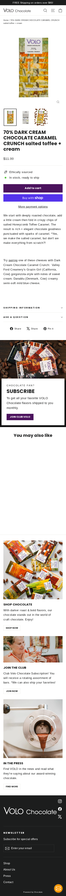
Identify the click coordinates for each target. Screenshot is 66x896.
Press (7, 875)
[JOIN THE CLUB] (33, 649)
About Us (9, 869)
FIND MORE (12, 786)
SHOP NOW (12, 628)
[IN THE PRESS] (33, 728)
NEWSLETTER (14, 833)
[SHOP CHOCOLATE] (33, 569)
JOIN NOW (12, 691)
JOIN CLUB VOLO (20, 417)
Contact (8, 882)
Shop (6, 863)
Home (6, 20)
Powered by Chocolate (33, 892)
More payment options (33, 206)
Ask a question (15, 317)
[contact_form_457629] (58, 888)
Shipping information (21, 307)
